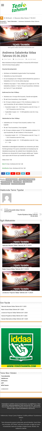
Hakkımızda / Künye (6, 415)
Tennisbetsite (5, 376)
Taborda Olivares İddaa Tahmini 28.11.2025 (17, 245)
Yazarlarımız (37, 415)
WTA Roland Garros (18, 183)
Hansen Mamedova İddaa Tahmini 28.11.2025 (14, 319)
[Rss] (21, 420)
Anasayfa (3, 21)
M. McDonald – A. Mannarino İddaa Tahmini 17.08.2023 (19, 18)
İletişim (21, 417)
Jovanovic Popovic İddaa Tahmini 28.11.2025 (17, 293)
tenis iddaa (17, 181)
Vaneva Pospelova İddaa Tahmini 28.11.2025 (14, 316)
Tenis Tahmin (28, 181)
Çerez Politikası (17, 415)
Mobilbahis (5, 168)
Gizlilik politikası (28, 415)
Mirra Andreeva (6, 181)
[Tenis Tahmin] (21, 6)
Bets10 (4, 164)
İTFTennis (4, 380)
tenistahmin (5, 183)
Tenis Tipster (7, 59)
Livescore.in (4, 389)
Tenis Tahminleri (12, 21)
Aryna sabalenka (12, 179)
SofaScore (4, 378)
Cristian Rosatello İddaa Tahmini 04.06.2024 (14, 210)
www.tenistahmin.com (16, 405)
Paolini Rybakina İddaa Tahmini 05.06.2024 (28, 214)
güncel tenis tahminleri (27, 179)
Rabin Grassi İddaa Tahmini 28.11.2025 (15, 269)
